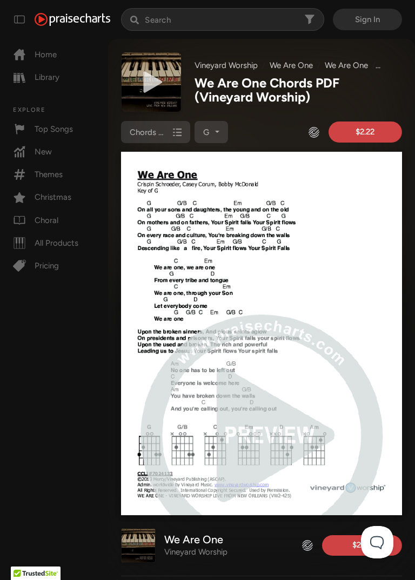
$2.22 (365, 132)
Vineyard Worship (226, 65)
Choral (46, 220)
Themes (49, 174)
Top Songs (54, 129)
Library (47, 77)
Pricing (47, 266)
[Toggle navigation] (19, 19)
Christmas (53, 197)
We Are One (291, 65)
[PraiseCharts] (72, 19)
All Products (56, 243)
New (43, 152)
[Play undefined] (151, 82)
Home (46, 54)
